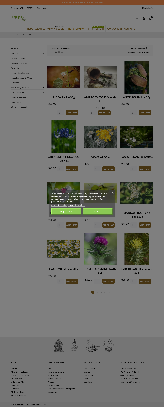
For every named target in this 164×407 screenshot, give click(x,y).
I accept (97, 211)
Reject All (66, 211)
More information (59, 205)
